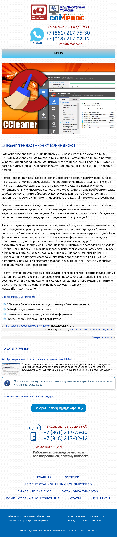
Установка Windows (80, 491)
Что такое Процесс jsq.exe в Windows (27, 325)
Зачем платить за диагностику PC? (91, 329)
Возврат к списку (102, 337)
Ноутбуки (70, 477)
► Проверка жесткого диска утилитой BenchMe (36, 359)
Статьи (76, 498)
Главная (44, 477)
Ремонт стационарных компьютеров (58, 484)
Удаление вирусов (35, 491)
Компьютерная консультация (33, 498)
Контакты (101, 498)
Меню (58, 53)
